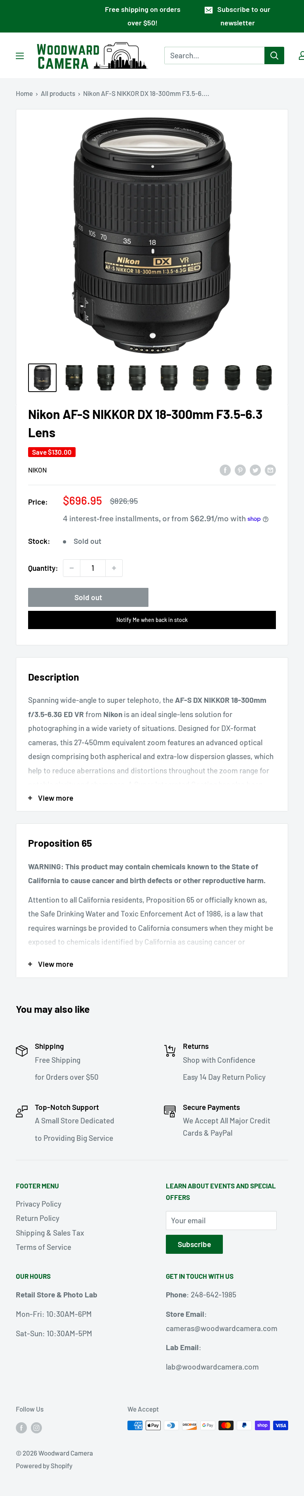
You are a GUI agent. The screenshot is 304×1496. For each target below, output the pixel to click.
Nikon (37, 470)
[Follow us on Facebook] (21, 1427)
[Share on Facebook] (225, 469)
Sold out (88, 597)
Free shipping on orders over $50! (142, 16)
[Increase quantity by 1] (114, 568)
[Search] (274, 55)
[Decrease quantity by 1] (71, 568)
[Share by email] (270, 469)
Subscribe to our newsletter (243, 16)
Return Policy (37, 1217)
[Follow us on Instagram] (36, 1427)
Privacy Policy (38, 1203)
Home (24, 93)
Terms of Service (43, 1246)
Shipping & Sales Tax (50, 1232)
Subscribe (194, 1244)
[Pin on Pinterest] (240, 469)
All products (58, 93)
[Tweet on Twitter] (255, 469)
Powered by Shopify (44, 1465)
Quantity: (43, 567)
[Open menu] (20, 56)
